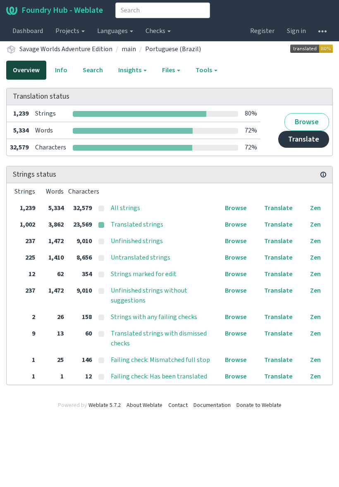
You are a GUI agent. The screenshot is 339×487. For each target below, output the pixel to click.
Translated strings (137, 224)
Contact (178, 405)
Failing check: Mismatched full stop (160, 359)
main (129, 49)
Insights (130, 70)
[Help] (322, 31)
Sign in (296, 30)
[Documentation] (323, 174)
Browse (307, 122)
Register (262, 30)
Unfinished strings (137, 241)
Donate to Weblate (259, 405)
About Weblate (144, 405)
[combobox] (162, 10)
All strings (125, 208)
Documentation (212, 405)
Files (169, 70)
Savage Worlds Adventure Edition (65, 49)
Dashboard (27, 30)
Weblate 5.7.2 (104, 405)
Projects (68, 30)
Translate (303, 139)
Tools (204, 70)
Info (61, 70)
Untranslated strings (140, 257)
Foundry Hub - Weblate (62, 10)
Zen (315, 208)
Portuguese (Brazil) (173, 49)
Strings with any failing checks (154, 317)
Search (93, 70)
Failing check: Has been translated (159, 376)
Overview (26, 70)
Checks (156, 30)
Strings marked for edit (144, 274)
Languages (113, 30)
